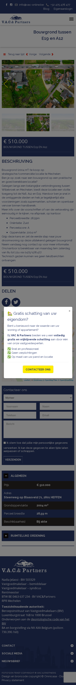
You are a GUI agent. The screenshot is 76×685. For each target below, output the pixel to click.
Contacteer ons (38, 369)
